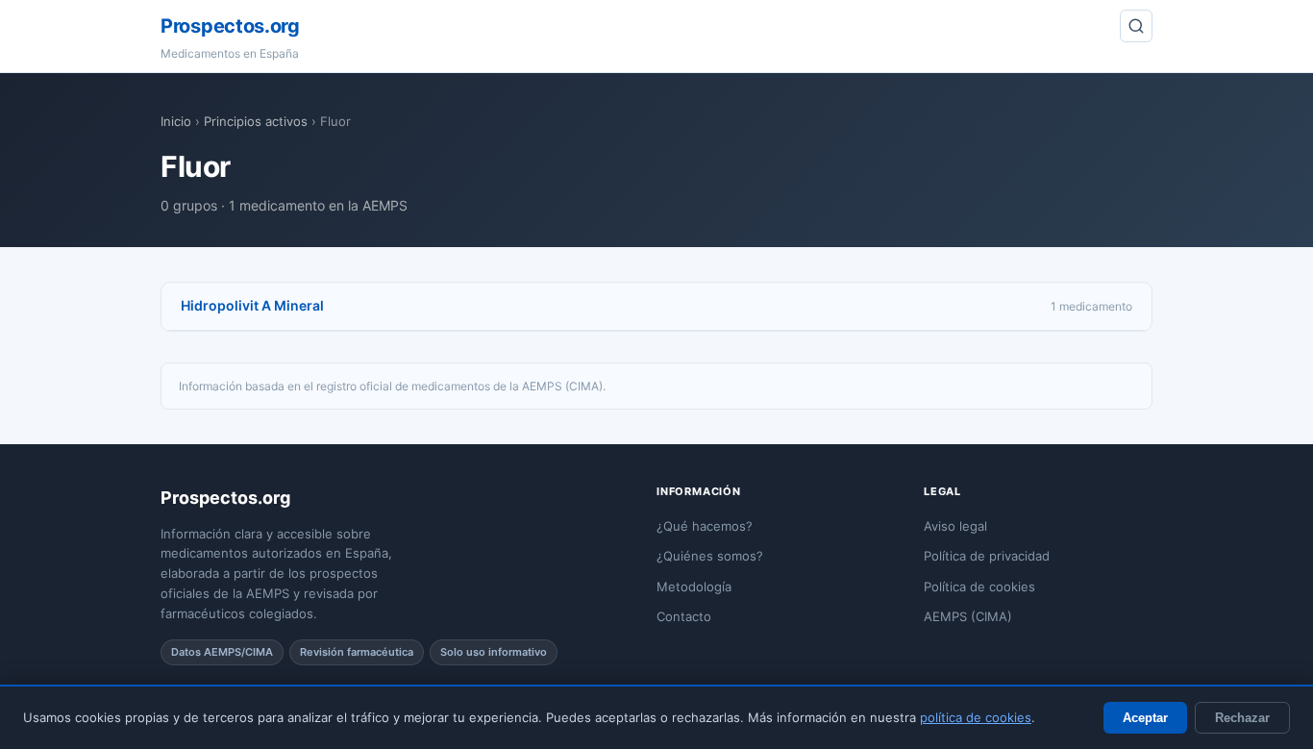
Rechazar (1242, 718)
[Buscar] (1136, 26)
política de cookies (975, 717)
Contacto (683, 616)
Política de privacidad (987, 555)
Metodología (693, 586)
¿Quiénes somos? (709, 555)
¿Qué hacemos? (704, 526)
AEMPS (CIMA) (968, 616)
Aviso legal (955, 526)
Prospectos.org (230, 25)
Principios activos (256, 121)
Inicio (176, 121)
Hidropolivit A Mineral (252, 305)
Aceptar (1145, 718)
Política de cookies (979, 586)
